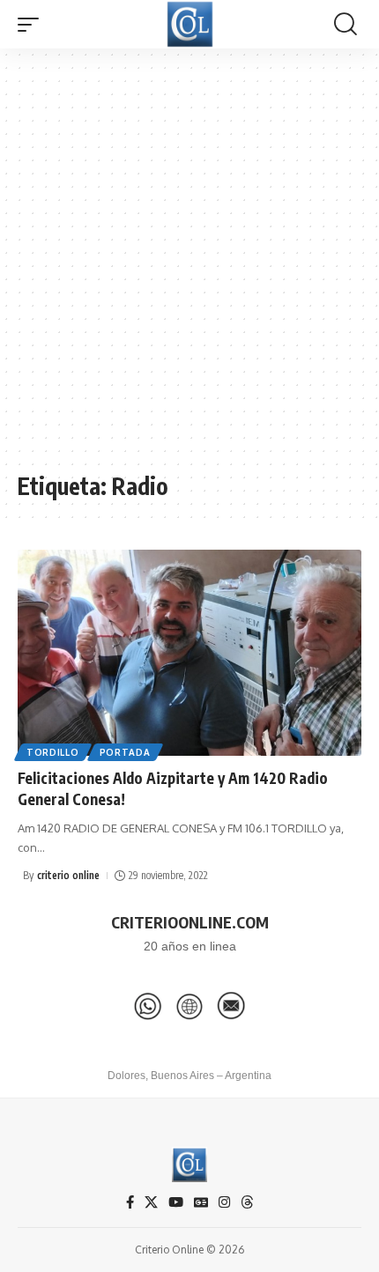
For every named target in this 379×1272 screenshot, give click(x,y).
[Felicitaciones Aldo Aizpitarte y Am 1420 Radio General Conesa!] (189, 653)
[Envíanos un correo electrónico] (231, 1006)
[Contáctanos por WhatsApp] (148, 1006)
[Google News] (201, 1202)
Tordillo (52, 752)
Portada (125, 752)
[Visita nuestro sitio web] (189, 1006)
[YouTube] (176, 1202)
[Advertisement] (189, 268)
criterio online (68, 875)
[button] (33, 25)
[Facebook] (130, 1202)
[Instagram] (224, 1202)
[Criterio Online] (190, 24)
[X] (151, 1202)
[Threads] (247, 1202)
